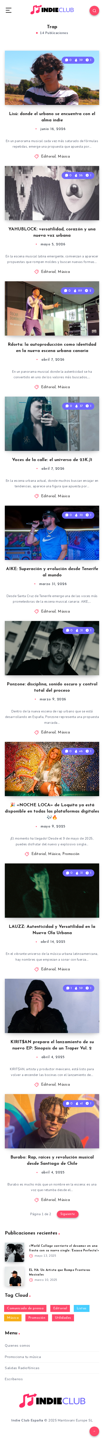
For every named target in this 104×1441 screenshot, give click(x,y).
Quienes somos (17, 1345)
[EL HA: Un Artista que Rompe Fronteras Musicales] (14, 1276)
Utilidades (63, 1318)
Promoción (71, 854)
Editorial (48, 157)
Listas (82, 1308)
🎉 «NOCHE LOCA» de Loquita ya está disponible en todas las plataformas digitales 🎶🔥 (52, 811)
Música (64, 157)
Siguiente (67, 1214)
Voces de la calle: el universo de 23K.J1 (52, 460)
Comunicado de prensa (25, 1308)
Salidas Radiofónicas (22, 1368)
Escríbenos (14, 1379)
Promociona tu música (23, 1357)
